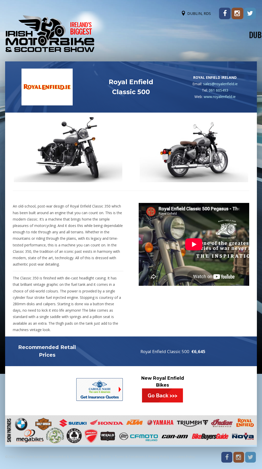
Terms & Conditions (130, 456)
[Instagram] (237, 13)
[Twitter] (250, 13)
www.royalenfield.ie (220, 96)
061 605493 (218, 90)
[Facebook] (225, 13)
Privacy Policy (158, 456)
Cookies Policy (184, 456)
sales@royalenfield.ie (220, 83)
